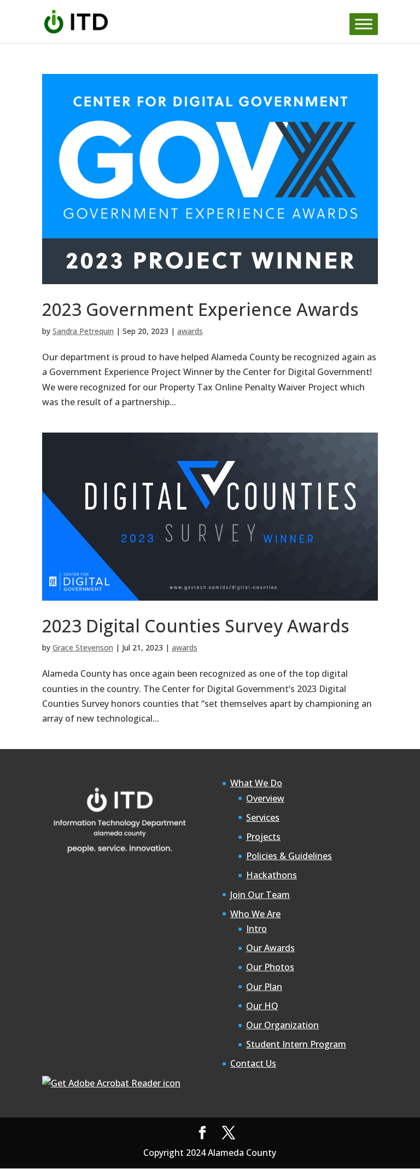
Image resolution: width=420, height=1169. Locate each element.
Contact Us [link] (253, 1063)
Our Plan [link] (264, 987)
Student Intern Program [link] (296, 1044)
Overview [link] (265, 798)
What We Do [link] (256, 783)
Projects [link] (263, 837)
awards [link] (190, 331)
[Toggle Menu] (363, 24)
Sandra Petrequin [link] (83, 331)
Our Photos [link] (270, 967)
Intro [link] (256, 929)
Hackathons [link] (271, 875)
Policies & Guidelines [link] (289, 856)
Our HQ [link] (262, 1006)
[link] (76, 21)
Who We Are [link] (255, 914)
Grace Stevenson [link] (82, 647)
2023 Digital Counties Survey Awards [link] (195, 625)
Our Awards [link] (270, 948)
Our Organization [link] (282, 1025)
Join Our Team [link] (260, 895)
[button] (202, 1133)
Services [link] (262, 817)
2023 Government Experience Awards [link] (200, 309)
